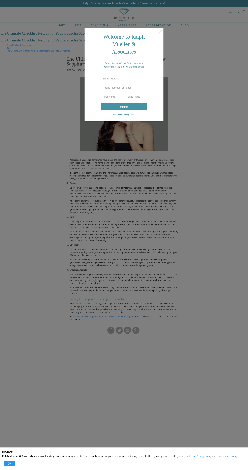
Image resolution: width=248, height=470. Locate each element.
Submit (124, 106)
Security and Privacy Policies (124, 115)
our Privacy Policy (202, 456)
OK (9, 463)
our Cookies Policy (227, 456)
